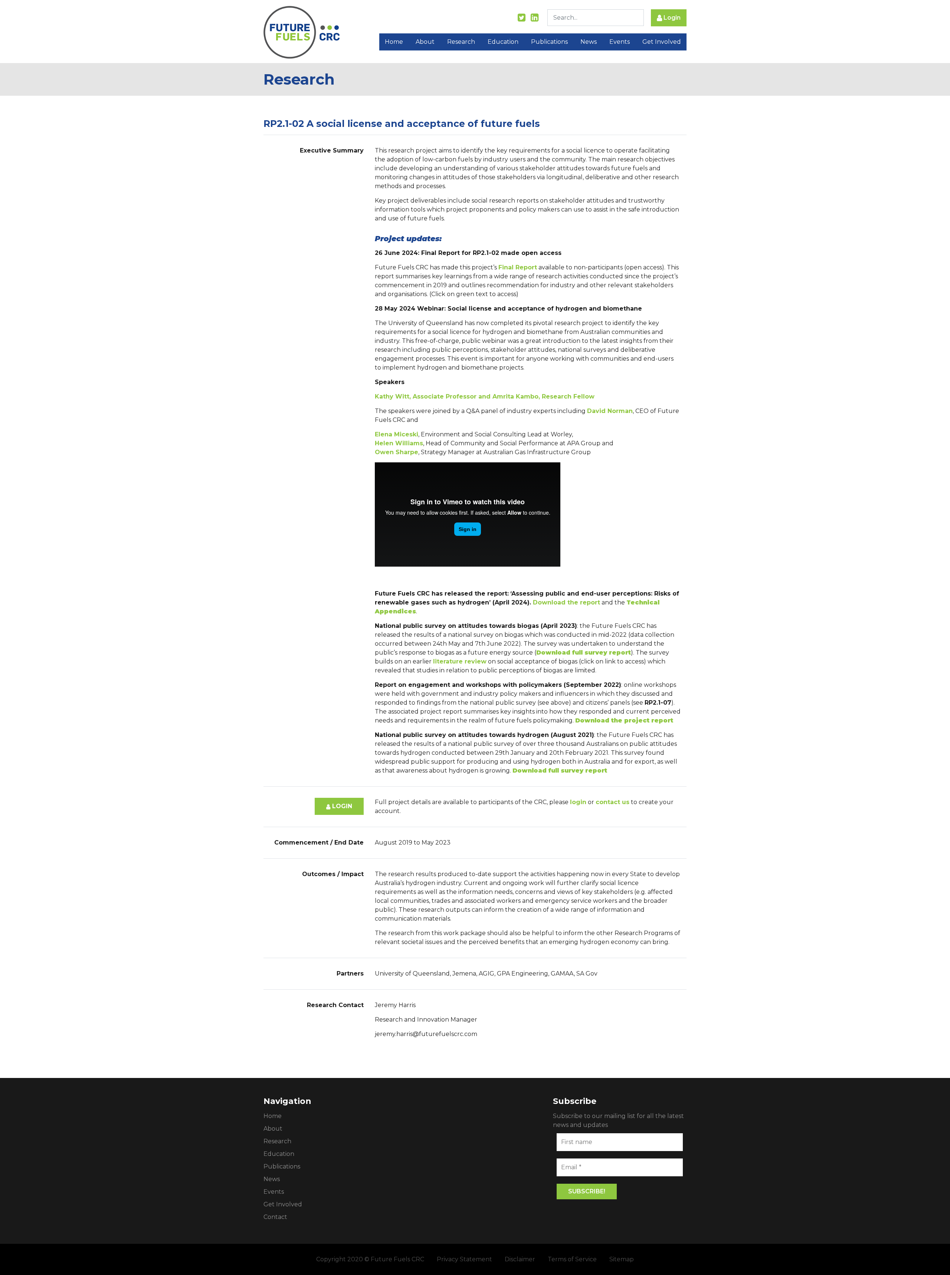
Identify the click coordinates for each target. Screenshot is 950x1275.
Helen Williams (399, 443)
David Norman (610, 410)
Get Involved (661, 41)
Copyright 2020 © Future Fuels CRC (370, 1259)
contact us (612, 802)
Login (671, 17)
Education (503, 41)
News (588, 41)
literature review (460, 661)
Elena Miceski (396, 434)
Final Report (517, 267)
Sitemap (621, 1259)
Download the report (566, 602)
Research (461, 41)
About (425, 41)
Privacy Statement (464, 1259)
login (578, 802)
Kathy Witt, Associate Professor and (433, 396)
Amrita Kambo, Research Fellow (543, 396)
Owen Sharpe (396, 452)
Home (394, 41)
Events (619, 41)
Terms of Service (572, 1259)
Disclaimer (520, 1259)
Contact (275, 1216)
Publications (549, 41)
